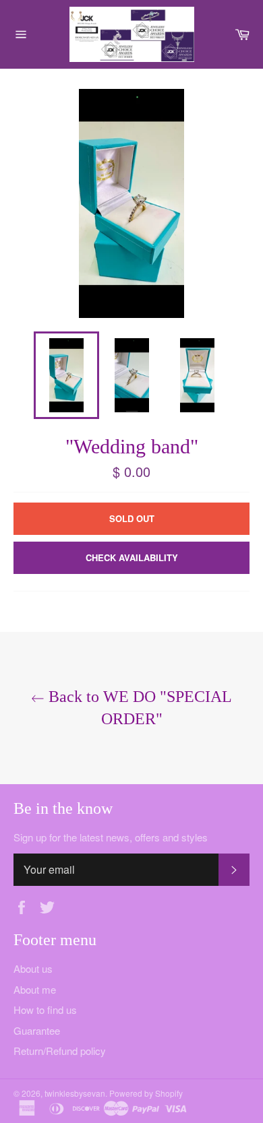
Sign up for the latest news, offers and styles (110, 837)
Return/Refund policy (59, 1051)
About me (34, 989)
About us (33, 968)
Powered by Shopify (146, 1093)
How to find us (45, 1009)
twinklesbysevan (75, 1093)
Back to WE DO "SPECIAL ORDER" (138, 708)
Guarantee (36, 1030)
